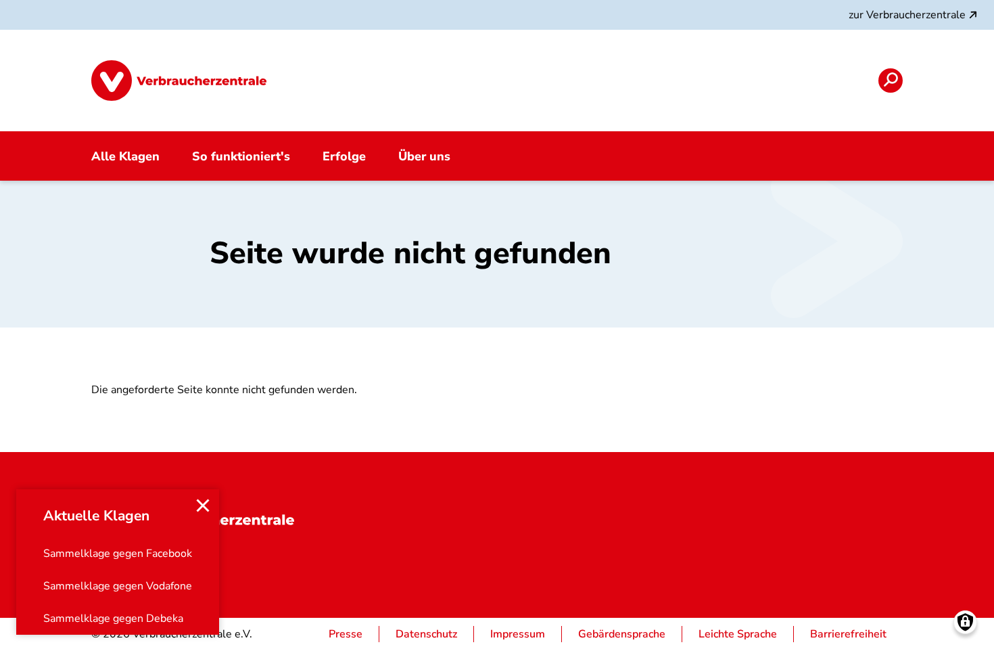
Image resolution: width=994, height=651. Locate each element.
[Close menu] (203, 505)
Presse (345, 634)
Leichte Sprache (738, 634)
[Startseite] (178, 80)
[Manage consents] (965, 622)
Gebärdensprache (621, 634)
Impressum (517, 634)
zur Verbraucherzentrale (907, 14)
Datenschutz (426, 634)
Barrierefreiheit (848, 634)
